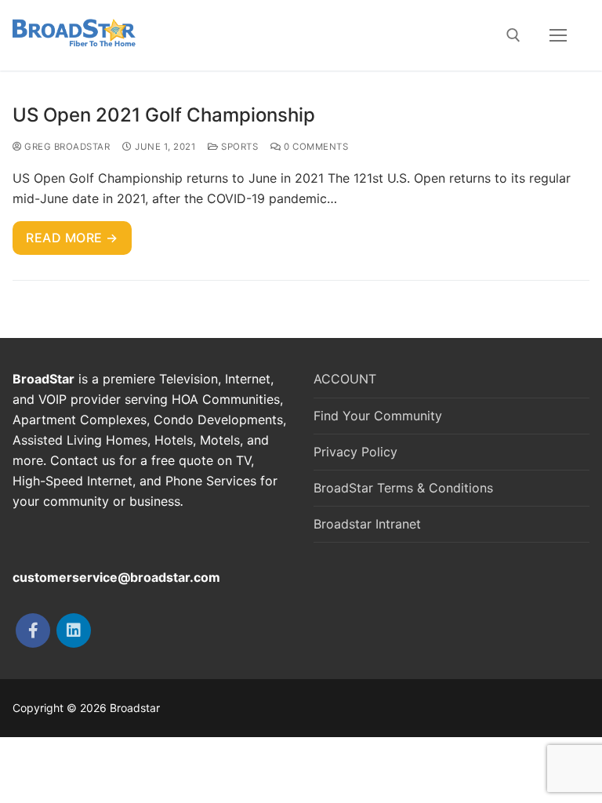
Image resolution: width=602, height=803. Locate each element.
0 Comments (314, 146)
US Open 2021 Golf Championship (164, 115)
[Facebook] (33, 630)
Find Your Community (378, 415)
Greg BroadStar (66, 146)
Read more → (72, 237)
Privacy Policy (355, 452)
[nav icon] (558, 35)
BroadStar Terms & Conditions (403, 488)
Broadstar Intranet (367, 524)
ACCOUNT (345, 379)
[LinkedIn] (73, 630)
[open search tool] (513, 35)
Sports (238, 146)
